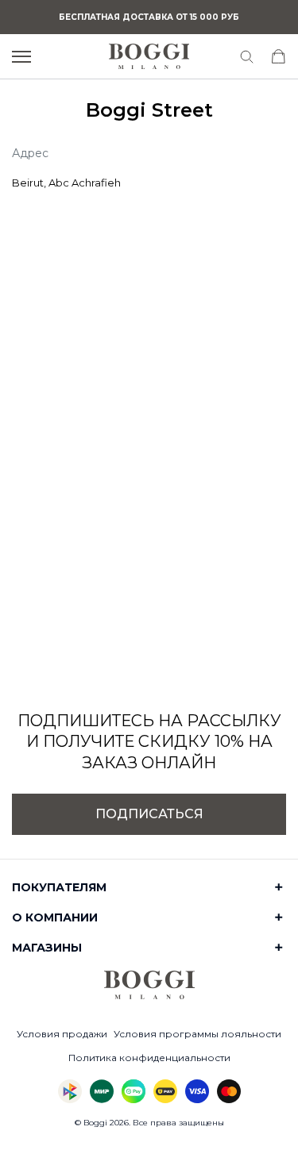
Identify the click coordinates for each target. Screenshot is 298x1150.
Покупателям (59, 887)
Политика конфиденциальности (149, 1057)
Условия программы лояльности (197, 1034)
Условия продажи (62, 1034)
